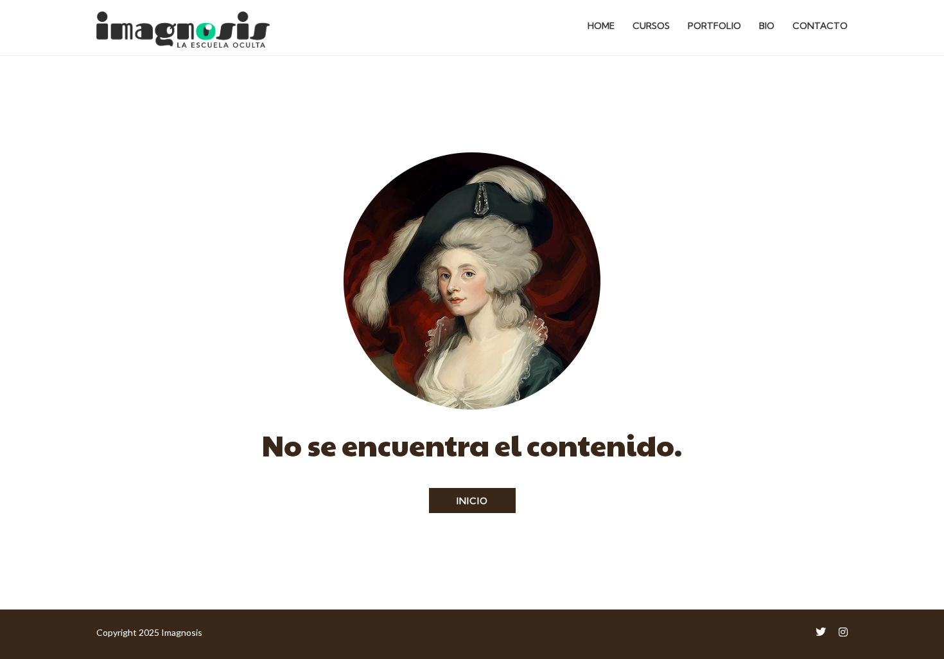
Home (601, 26)
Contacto (820, 26)
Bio (766, 26)
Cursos (651, 26)
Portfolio (714, 26)
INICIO (472, 501)
